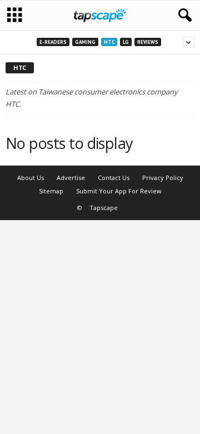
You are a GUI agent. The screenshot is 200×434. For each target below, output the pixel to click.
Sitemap (51, 191)
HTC (109, 42)
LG (126, 42)
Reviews (147, 42)
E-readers (53, 42)
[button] (183, 15)
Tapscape (103, 207)
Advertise (71, 177)
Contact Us (113, 177)
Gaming (85, 42)
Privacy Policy (162, 177)
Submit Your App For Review (119, 191)
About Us (30, 177)
